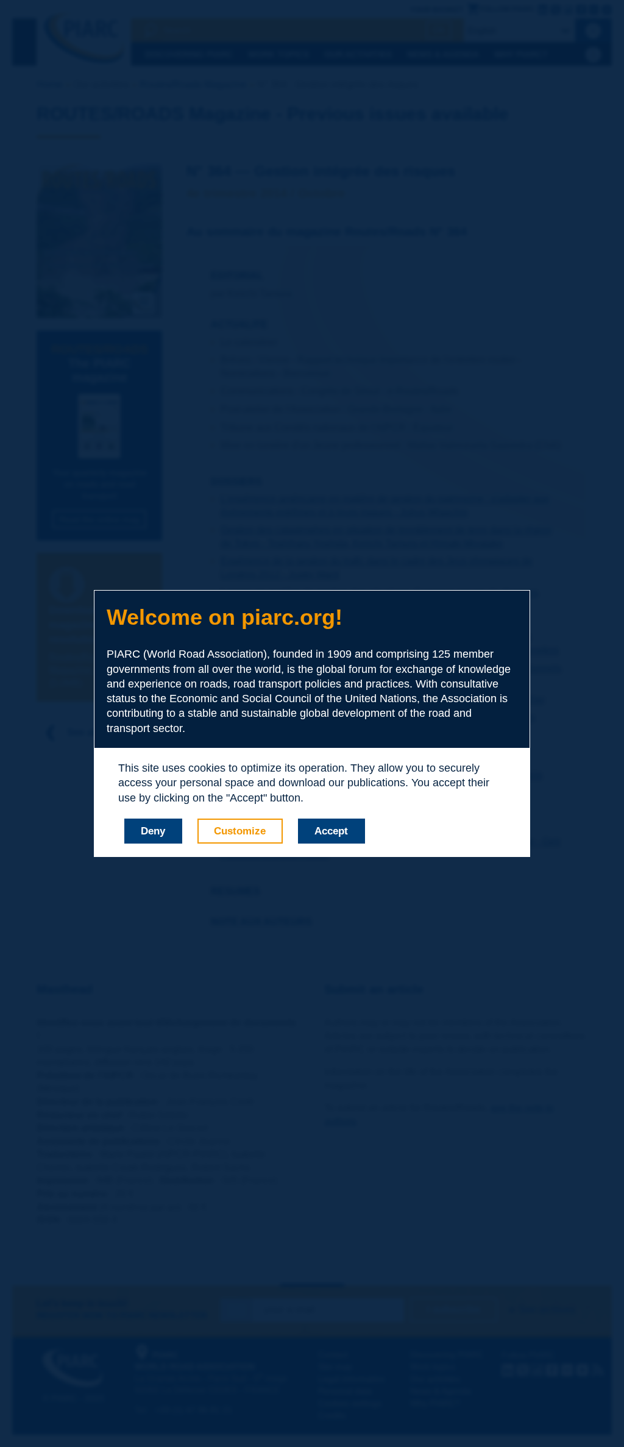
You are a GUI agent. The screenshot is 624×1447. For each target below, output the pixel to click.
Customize (240, 831)
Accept (331, 831)
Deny (153, 831)
